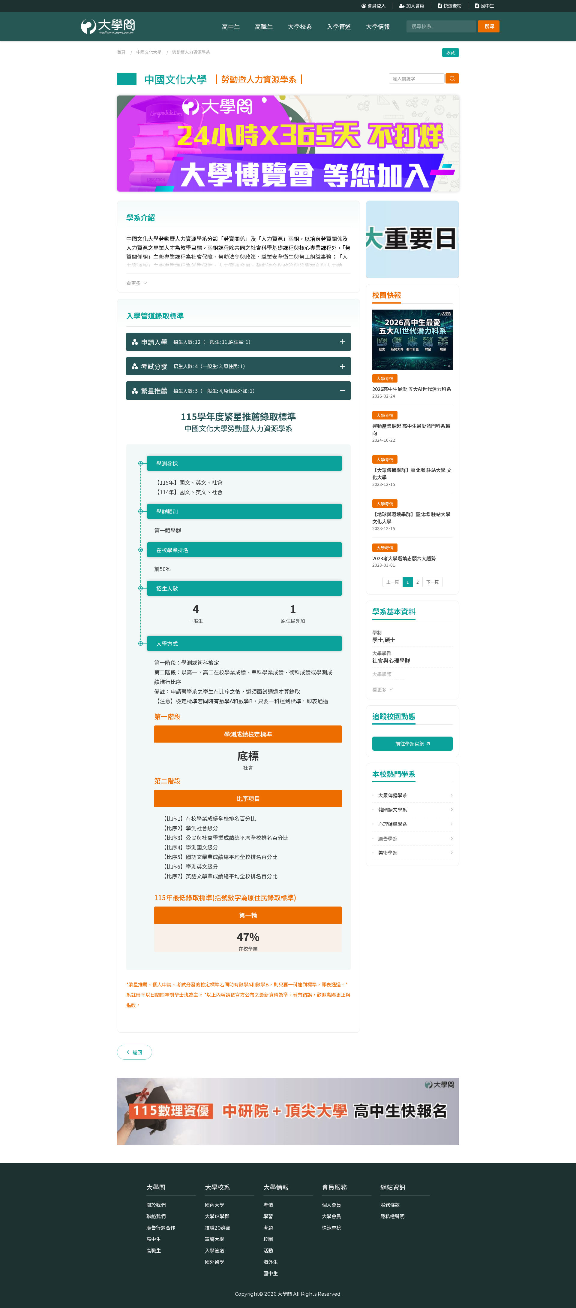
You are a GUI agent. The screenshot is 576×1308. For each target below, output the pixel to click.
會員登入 (377, 6)
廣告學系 (388, 838)
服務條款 (390, 1205)
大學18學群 (217, 1216)
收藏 (450, 53)
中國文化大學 (148, 52)
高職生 (264, 26)
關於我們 (156, 1205)
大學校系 (300, 26)
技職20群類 (217, 1228)
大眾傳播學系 (392, 795)
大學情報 (378, 26)
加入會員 (415, 6)
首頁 (121, 52)
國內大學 (214, 1205)
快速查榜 (452, 6)
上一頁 (392, 582)
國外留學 (214, 1262)
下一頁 (432, 582)
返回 (137, 1052)
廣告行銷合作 (160, 1228)
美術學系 (388, 852)
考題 (268, 1228)
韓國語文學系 (392, 809)
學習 (268, 1216)
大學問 (285, 1294)
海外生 (270, 1262)
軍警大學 (214, 1239)
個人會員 (331, 1205)
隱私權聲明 (392, 1216)
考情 (268, 1205)
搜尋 (489, 26)
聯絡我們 (156, 1216)
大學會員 (331, 1216)
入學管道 (339, 26)
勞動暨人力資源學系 (191, 52)
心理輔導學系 (392, 824)
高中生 (231, 26)
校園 (268, 1239)
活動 (268, 1251)
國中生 (487, 6)
